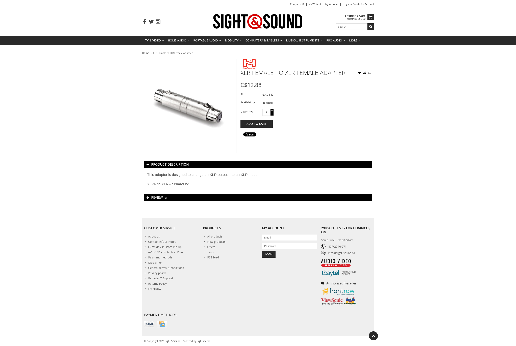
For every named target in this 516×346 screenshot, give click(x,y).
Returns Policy (157, 283)
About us (154, 236)
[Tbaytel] (338, 269)
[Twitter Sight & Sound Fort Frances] (151, 22)
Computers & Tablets (262, 40)
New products (216, 242)
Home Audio (177, 40)
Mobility (231, 40)
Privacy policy (157, 273)
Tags (210, 252)
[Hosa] (249, 61)
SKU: (243, 94)
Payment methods (160, 257)
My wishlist (315, 4)
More (353, 40)
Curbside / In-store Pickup (165, 247)
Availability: (248, 102)
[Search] (370, 26)
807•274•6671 (337, 246)
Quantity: (246, 111)
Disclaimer (155, 262)
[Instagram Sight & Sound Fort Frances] (157, 22)
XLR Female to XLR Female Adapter (173, 53)
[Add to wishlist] (359, 73)
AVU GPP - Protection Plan (165, 252)
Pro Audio (334, 40)
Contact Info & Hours (162, 242)
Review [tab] (158, 197)
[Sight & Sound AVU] (258, 21)
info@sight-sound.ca (341, 253)
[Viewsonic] (338, 298)
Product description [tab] (170, 164)
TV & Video (153, 40)
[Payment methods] (149, 324)
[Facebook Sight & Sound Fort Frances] (144, 22)
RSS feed (213, 257)
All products (215, 236)
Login (346, 4)
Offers (211, 247)
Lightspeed (203, 341)
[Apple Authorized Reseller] (338, 282)
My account (331, 4)
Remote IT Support (160, 278)
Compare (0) (297, 4)
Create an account (363, 4)
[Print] (369, 73)
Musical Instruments (302, 40)
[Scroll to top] (373, 335)
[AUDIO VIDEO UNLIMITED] (336, 261)
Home (145, 53)
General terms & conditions (166, 268)
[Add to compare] (364, 73)
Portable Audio (205, 40)
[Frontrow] (338, 288)
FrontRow (154, 289)
